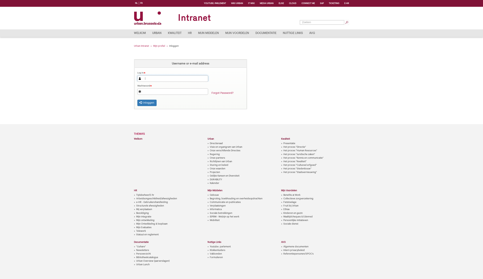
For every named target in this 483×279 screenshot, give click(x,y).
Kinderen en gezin (293, 213)
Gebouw (214, 195)
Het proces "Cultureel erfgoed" (300, 165)
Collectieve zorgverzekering (298, 198)
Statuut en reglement (147, 234)
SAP (322, 3)
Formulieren (216, 257)
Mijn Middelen (208, 33)
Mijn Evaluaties (144, 227)
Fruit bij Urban (290, 206)
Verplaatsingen (218, 206)
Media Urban (267, 3)
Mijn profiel (159, 46)
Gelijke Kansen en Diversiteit (224, 176)
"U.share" (141, 246)
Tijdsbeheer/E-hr (145, 195)
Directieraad (216, 143)
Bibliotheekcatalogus (147, 257)
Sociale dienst (290, 224)
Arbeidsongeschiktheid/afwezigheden (156, 198)
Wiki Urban (237, 3)
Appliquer (346, 22)
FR (141, 3)
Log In (140, 73)
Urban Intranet (141, 46)
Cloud (292, 3)
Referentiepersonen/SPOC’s (298, 254)
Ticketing (334, 3)
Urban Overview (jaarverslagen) (153, 261)
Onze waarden (217, 168)
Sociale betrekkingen (221, 213)
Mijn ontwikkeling (145, 220)
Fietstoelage (289, 202)
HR (190, 33)
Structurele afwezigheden (150, 206)
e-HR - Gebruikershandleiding (152, 202)
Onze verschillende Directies (225, 150)
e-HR (346, 3)
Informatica (216, 209)
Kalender (214, 183)
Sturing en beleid (219, 165)
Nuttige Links (293, 33)
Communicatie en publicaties (225, 202)
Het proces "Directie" (294, 147)
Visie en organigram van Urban (226, 147)
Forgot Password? (223, 93)
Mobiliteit (215, 220)
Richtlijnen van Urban (221, 161)
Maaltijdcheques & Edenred (298, 217)
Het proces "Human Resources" (300, 150)
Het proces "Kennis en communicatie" (303, 158)
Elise (281, 3)
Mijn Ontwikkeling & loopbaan (152, 224)
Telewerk (141, 231)
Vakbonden (216, 254)
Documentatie (265, 33)
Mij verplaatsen (144, 209)
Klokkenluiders (217, 250)
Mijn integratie (143, 217)
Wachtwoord (143, 86)
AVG (312, 33)
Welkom (140, 33)
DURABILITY (216, 179)
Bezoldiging (142, 213)
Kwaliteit (175, 33)
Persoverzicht (143, 254)
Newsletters (142, 250)
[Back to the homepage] (173, 18)
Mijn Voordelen (237, 33)
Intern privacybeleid (294, 250)
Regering (215, 154)
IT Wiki (251, 3)
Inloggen (148, 103)
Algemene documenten (295, 246)
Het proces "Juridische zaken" (299, 154)
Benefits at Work (291, 195)
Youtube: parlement (215, 3)
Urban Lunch (143, 264)
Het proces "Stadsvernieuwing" (300, 172)
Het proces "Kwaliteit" (295, 161)
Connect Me (308, 3)
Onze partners (217, 158)
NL (136, 3)
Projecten (215, 172)
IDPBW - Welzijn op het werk (224, 217)
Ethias (286, 209)
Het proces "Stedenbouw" (297, 168)
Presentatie (289, 143)
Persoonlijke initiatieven (295, 220)
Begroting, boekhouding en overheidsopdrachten (236, 198)
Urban (157, 33)
